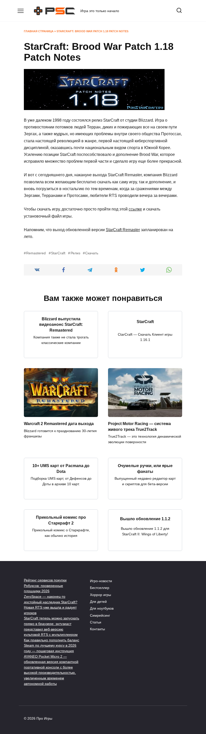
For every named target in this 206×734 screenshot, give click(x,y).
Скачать (91, 253)
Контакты (97, 629)
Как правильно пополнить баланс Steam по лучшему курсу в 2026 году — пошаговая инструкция (51, 645)
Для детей (98, 602)
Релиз (75, 253)
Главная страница (39, 31)
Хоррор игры (100, 595)
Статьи (95, 622)
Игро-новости (101, 581)
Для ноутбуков (102, 608)
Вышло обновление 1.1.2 (145, 519)
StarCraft (58, 253)
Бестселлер (99, 588)
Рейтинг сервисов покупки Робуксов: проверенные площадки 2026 (45, 585)
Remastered (36, 253)
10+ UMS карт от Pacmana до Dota (60, 468)
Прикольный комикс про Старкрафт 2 (61, 520)
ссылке (135, 209)
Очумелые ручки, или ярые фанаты (145, 468)
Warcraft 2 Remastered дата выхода (59, 424)
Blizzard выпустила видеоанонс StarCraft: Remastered (61, 324)
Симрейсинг (100, 615)
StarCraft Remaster (123, 230)
